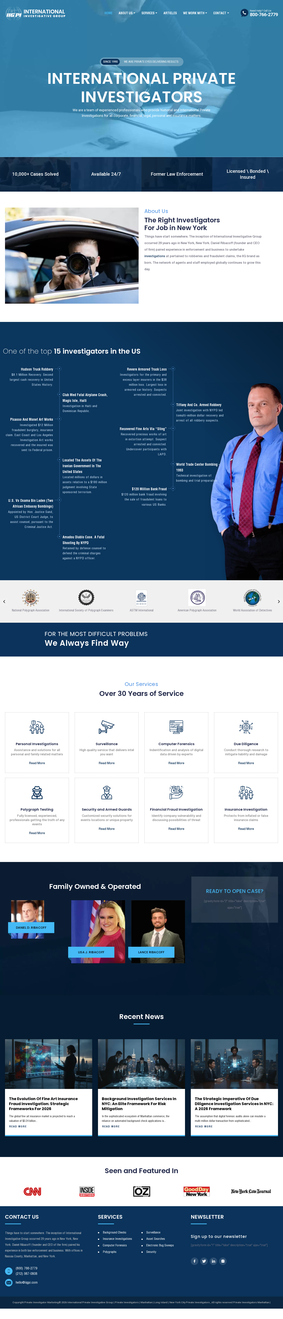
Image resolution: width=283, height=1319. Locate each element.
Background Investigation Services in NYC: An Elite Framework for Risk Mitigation (139, 1103)
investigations (154, 256)
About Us (126, 13)
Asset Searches (155, 1239)
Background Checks (114, 1232)
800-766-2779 (264, 13)
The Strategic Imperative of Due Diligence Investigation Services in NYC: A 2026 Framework (234, 1103)
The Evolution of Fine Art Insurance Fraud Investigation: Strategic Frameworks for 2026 (43, 1103)
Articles (170, 13)
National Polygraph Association (30, 610)
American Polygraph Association (197, 610)
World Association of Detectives (252, 610)
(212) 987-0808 (26, 1273)
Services (148, 13)
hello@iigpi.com (27, 1282)
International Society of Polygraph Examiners (86, 610)
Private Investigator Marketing (41, 1302)
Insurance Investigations (117, 1239)
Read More (37, 763)
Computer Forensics (115, 1245)
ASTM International (141, 610)
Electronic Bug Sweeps (160, 1245)
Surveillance (153, 1232)
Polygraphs (109, 1252)
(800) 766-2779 (26, 1268)
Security (151, 1252)
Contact (219, 13)
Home (108, 13)
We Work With (193, 13)
